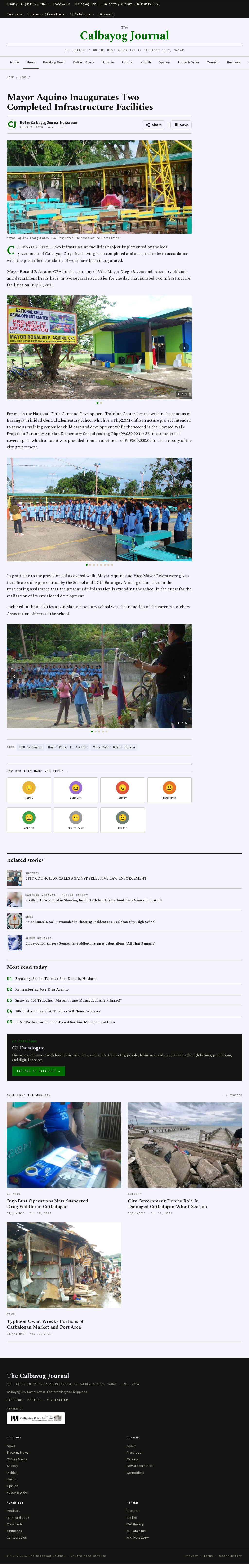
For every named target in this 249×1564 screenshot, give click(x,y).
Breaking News (54, 62)
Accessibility (230, 1556)
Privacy (191, 1556)
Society (108, 62)
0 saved (106, 14)
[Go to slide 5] (101, 565)
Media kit (13, 1511)
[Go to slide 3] (94, 565)
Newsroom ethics (140, 1466)
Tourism (213, 62)
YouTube (34, 1400)
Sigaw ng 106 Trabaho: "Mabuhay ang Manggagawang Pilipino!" (68, 1000)
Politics (127, 62)
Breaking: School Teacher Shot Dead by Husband (56, 978)
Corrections (135, 1473)
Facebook (14, 1400)
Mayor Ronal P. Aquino (67, 747)
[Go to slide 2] (101, 403)
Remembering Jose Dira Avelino (42, 989)
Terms (208, 1556)
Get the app (135, 1524)
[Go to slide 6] (105, 565)
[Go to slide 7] (108, 565)
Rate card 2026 (18, 1518)
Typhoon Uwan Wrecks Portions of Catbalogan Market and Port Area (45, 1324)
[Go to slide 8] (112, 565)
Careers (133, 1459)
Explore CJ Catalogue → (38, 1071)
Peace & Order (188, 62)
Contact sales (17, 1538)
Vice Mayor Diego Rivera (114, 747)
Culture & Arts (84, 62)
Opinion (164, 62)
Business (233, 62)
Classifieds (54, 14)
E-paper (33, 14)
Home (14, 62)
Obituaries (14, 1531)
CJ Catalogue (80, 14)
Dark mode (14, 14)
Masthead (134, 1452)
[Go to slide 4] (97, 565)
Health (146, 62)
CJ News (14, 1194)
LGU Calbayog (30, 747)
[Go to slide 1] (97, 403)
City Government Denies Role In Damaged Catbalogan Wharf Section (167, 1203)
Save (184, 125)
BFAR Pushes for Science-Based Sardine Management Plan (65, 1022)
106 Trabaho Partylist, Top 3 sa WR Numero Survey (58, 1011)
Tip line (132, 1518)
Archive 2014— (138, 1538)
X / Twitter (57, 1400)
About (131, 1446)
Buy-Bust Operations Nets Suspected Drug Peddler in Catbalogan (47, 1203)
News (31, 62)
